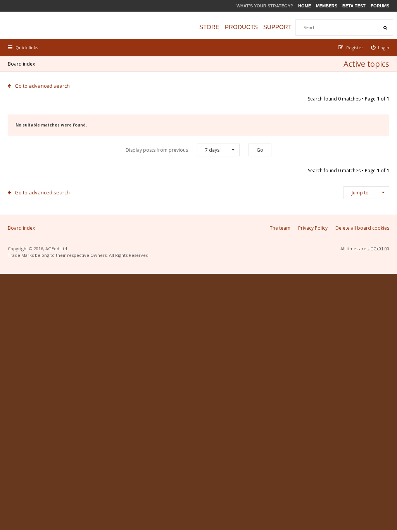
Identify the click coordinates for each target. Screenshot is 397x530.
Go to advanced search (42, 85)
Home (304, 5)
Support (277, 27)
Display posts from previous (172, 150)
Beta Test (354, 5)
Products (241, 27)
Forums (380, 5)
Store (209, 27)
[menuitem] (380, 47)
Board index (21, 64)
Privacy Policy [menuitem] (313, 228)
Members (326, 5)
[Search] (385, 27)
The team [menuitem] (280, 228)
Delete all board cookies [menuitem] (362, 228)
